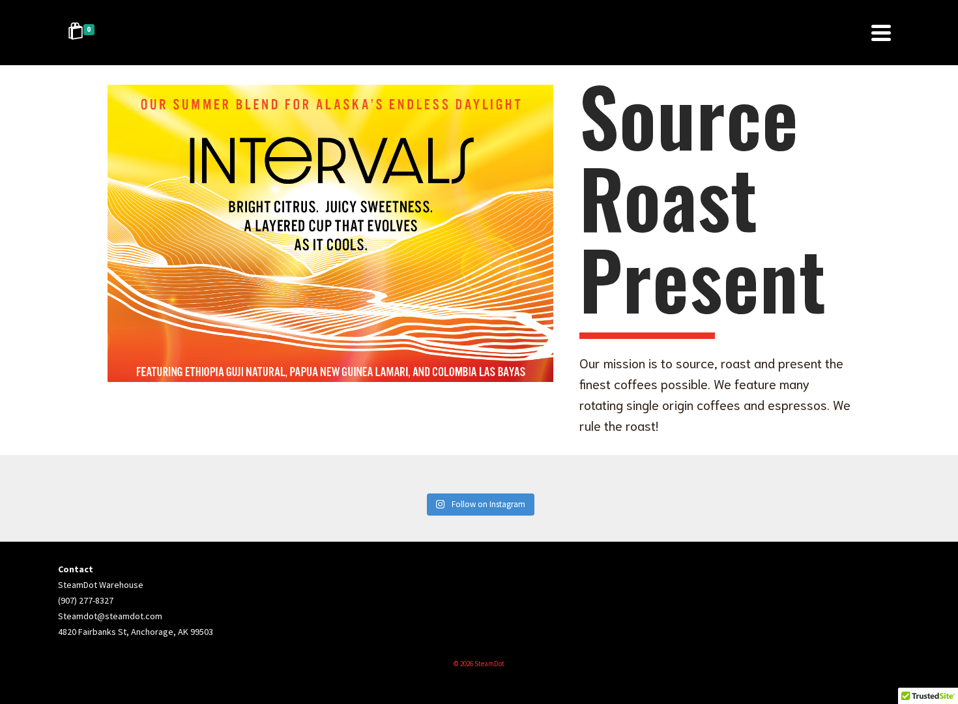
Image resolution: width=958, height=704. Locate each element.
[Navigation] (881, 33)
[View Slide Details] (330, 233)
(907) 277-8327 (85, 600)
